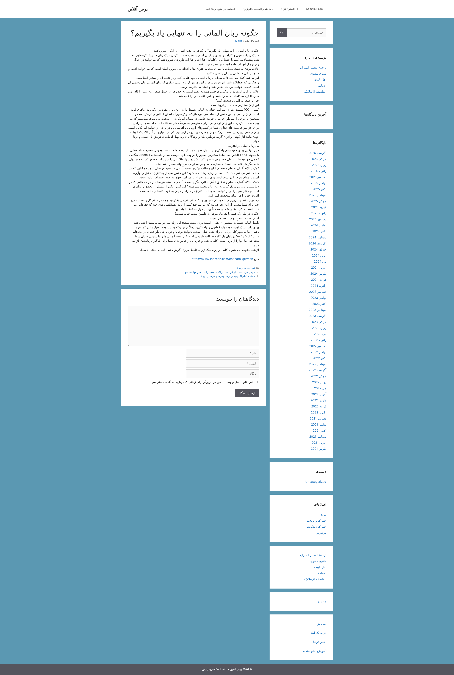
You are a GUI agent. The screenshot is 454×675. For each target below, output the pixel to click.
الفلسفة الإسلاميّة (315, 91)
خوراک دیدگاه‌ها (316, 526)
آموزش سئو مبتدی (314, 651)
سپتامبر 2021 (317, 436)
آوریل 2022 (318, 394)
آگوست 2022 (317, 370)
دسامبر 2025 (317, 177)
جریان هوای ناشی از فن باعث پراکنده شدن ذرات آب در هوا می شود (219, 272)
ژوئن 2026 (319, 165)
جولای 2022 (318, 376)
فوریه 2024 (318, 279)
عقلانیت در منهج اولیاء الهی (220, 8)
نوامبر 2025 (318, 183)
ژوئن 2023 (319, 328)
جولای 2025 (318, 201)
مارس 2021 (318, 448)
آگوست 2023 (317, 316)
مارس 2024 (318, 273)
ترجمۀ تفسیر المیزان (313, 67)
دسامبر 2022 (317, 346)
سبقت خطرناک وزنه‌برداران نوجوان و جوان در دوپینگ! (227, 275)
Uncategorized (246, 268)
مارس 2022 (318, 400)
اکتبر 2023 (319, 304)
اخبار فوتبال (319, 642)
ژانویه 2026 (318, 171)
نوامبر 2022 (318, 352)
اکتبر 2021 (319, 430)
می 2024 (320, 261)
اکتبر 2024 (319, 231)
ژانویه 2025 (318, 213)
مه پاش (321, 601)
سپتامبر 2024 (317, 237)
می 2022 (320, 388)
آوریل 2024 (318, 267)
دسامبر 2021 (318, 418)
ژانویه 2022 (318, 412)
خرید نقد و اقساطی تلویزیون (258, 8)
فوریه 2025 (318, 207)
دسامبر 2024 (317, 219)
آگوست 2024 (317, 243)
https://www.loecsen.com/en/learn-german (222, 259)
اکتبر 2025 (319, 189)
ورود (323, 514)
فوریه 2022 (318, 406)
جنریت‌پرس (208, 669)
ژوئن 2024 (319, 255)
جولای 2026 (318, 159)
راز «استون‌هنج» (290, 8)
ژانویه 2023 (318, 340)
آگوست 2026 (317, 153)
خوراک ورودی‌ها (316, 520)
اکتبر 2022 (319, 358)
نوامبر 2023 (318, 298)
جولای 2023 (318, 322)
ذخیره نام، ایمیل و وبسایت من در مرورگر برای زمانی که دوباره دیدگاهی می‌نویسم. (203, 382)
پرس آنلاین (138, 9)
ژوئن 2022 (319, 382)
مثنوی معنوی (318, 73)
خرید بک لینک (318, 633)
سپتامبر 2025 (317, 195)
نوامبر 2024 (318, 225)
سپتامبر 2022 (317, 364)
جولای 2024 (318, 249)
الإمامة (322, 85)
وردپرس (321, 532)
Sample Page (314, 8)
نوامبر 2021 (318, 424)
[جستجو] (282, 32)
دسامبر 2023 (317, 291)
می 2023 (320, 334)
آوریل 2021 (319, 442)
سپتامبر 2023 (317, 310)
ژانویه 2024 (318, 285)
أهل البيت (320, 79)
